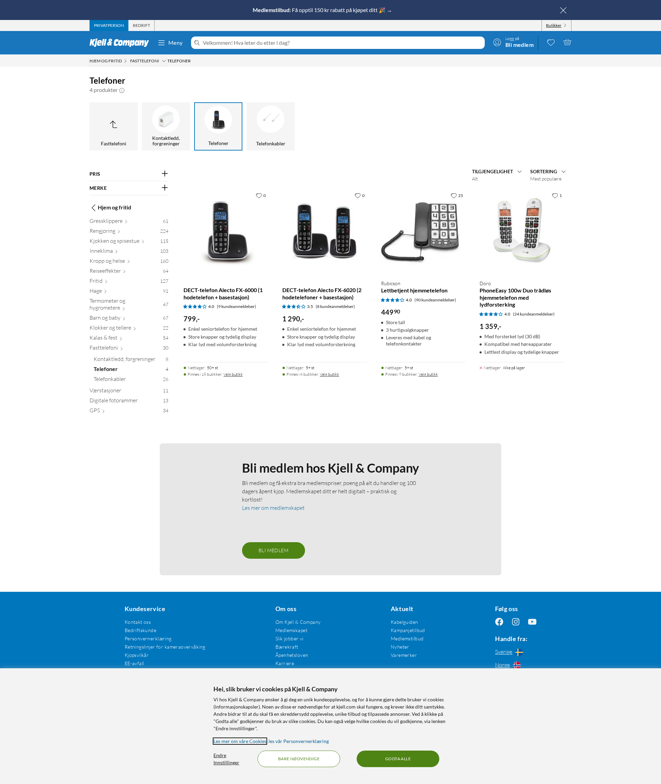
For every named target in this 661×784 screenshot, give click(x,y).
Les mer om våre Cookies (239, 741)
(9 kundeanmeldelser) (236, 306)
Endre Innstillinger (226, 758)
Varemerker (404, 655)
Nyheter (400, 647)
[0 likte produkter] (551, 42)
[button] (122, 90)
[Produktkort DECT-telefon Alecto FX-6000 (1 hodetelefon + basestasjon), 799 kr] (226, 231)
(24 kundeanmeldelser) (534, 314)
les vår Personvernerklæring (299, 741)
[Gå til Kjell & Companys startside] (121, 43)
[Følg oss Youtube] (532, 622)
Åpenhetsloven (291, 655)
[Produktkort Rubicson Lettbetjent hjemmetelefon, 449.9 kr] (423, 231)
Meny (175, 42)
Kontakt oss (138, 622)
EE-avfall (134, 663)
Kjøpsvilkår (137, 655)
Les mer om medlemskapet (273, 507)
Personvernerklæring (148, 638)
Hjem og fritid (114, 207)
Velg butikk (233, 374)
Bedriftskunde (140, 630)
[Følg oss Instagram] (516, 622)
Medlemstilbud (407, 638)
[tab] (109, 25)
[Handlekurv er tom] (567, 42)
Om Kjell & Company (298, 622)
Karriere (284, 663)
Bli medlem (273, 550)
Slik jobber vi (289, 638)
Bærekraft (286, 647)
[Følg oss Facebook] (499, 622)
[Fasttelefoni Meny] (163, 61)
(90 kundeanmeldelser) (435, 299)
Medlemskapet (291, 630)
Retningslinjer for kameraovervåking (165, 647)
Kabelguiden (404, 622)
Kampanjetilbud (408, 630)
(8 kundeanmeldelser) (335, 306)
